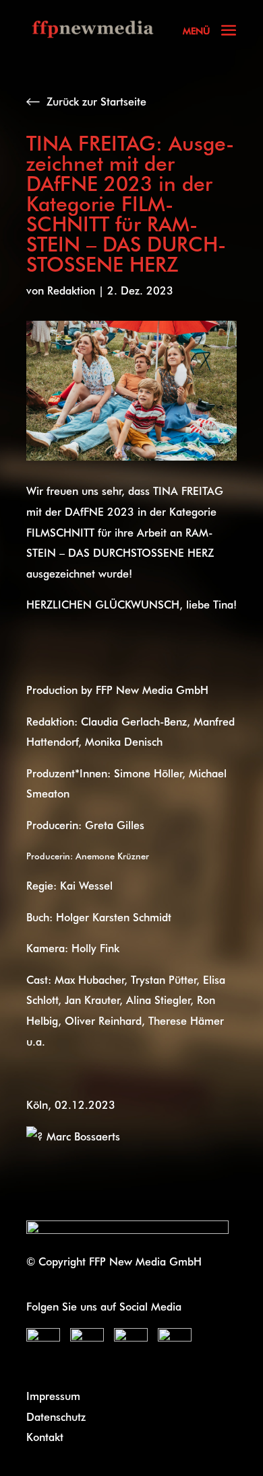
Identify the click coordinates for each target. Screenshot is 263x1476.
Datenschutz (56, 1416)
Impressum (53, 1396)
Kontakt (44, 1437)
